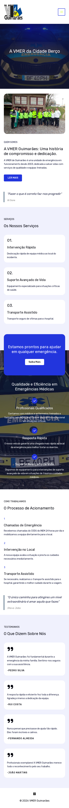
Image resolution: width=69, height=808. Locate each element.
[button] (34, 362)
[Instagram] (34, 793)
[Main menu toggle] (61, 12)
